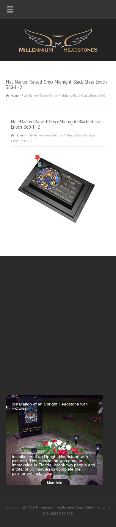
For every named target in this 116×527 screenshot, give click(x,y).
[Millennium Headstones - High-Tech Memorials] (58, 50)
